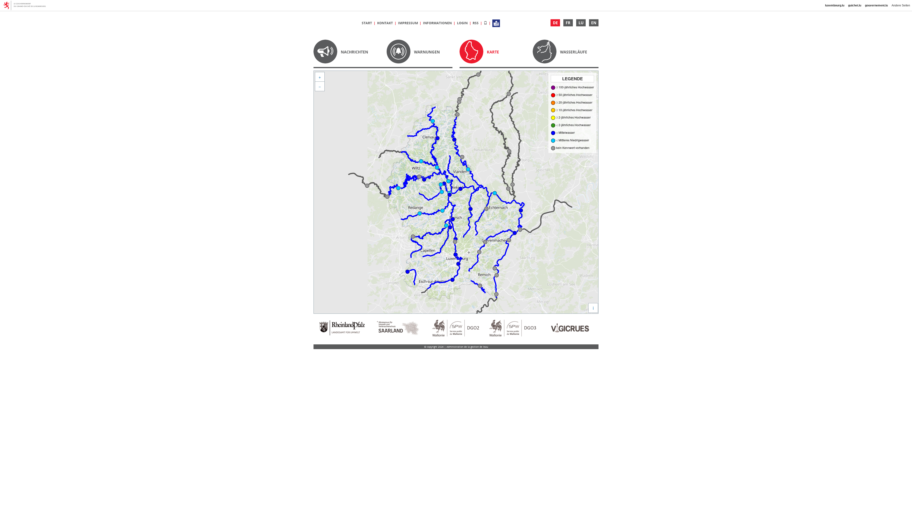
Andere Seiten (901, 5)
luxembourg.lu (834, 5)
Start (367, 23)
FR (568, 22)
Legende (572, 79)
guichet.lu (854, 5)
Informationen (438, 23)
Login (463, 23)
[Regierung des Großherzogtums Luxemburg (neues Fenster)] (26, 5)
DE (555, 22)
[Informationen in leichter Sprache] (496, 23)
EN (593, 22)
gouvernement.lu (876, 5)
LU (581, 22)
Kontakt (385, 23)
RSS (476, 23)
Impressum (408, 23)
